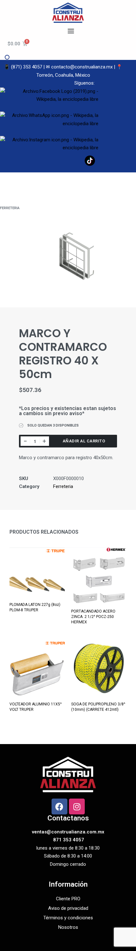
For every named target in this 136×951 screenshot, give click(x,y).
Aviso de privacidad (68, 908)
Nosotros (68, 927)
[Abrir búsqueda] (7, 57)
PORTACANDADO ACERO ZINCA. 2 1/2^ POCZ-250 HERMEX (93, 616)
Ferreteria (10, 208)
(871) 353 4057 (26, 67)
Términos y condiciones (68, 918)
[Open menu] (70, 31)
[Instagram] (77, 806)
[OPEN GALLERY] (68, 256)
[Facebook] (59, 806)
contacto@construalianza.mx (82, 67)
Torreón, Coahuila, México (63, 75)
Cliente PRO (68, 899)
